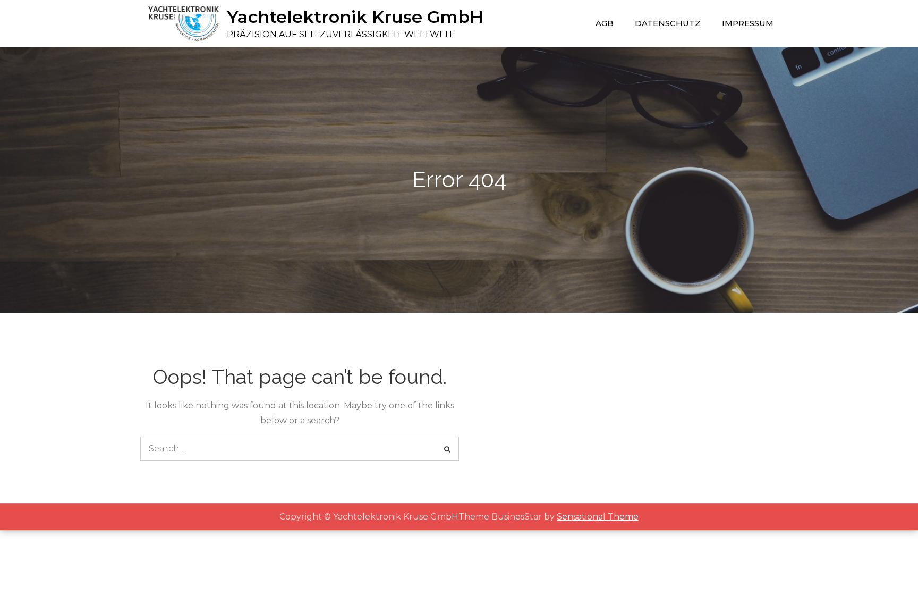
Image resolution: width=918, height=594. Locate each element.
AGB (605, 23)
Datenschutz (668, 23)
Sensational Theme (598, 517)
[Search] (447, 449)
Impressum (748, 23)
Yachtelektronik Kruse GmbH (355, 16)
